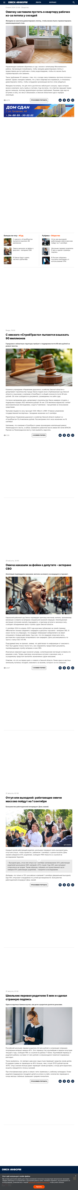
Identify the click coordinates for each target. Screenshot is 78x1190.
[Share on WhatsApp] (72, 100)
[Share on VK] (60, 100)
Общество (25, 7)
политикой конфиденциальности (38, 1182)
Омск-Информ (17, 2)
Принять (39, 1187)
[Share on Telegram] (68, 100)
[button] (4, 2)
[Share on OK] (64, 100)
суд (21, 236)
